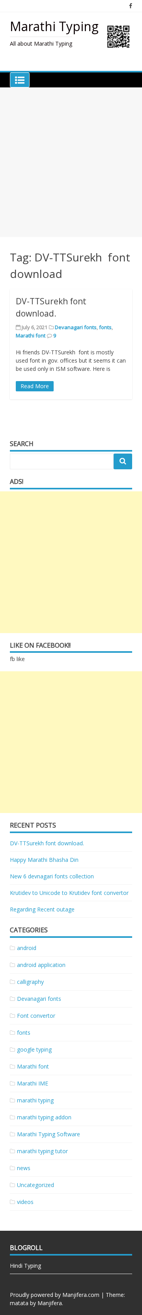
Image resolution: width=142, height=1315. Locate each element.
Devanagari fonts (76, 327)
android (26, 948)
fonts (105, 327)
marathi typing (35, 1100)
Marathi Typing (54, 26)
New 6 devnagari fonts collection (52, 876)
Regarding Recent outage (42, 909)
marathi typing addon (44, 1117)
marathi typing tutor (42, 1151)
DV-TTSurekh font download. (47, 843)
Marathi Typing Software (48, 1134)
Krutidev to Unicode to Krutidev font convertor (69, 892)
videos (25, 1202)
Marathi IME (32, 1083)
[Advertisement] (71, 162)
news (23, 1168)
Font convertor (36, 1015)
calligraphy (30, 981)
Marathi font (30, 335)
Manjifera (49, 1303)
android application (41, 965)
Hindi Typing (25, 1265)
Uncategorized (35, 1185)
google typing (34, 1049)
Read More (35, 386)
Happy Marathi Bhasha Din (44, 859)
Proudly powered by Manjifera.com (54, 1294)
